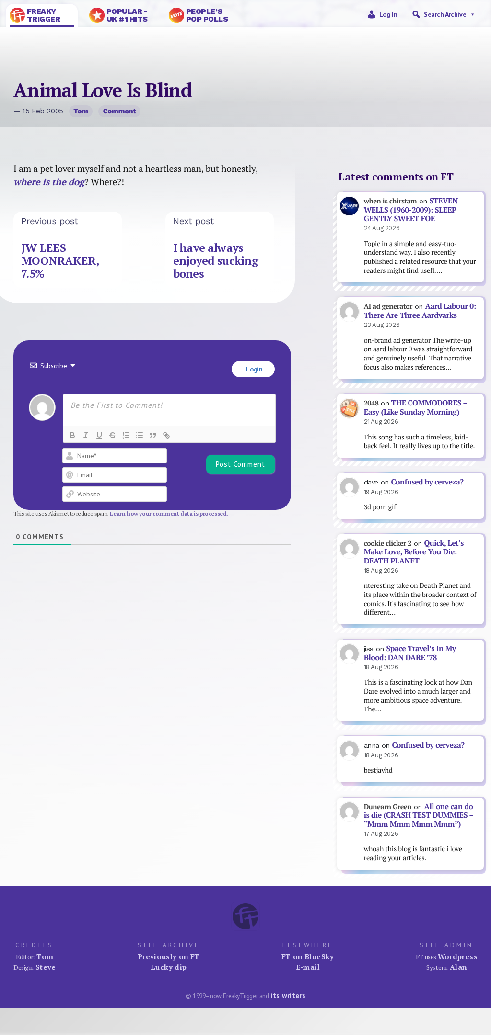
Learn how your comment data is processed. (169, 513)
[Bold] (72, 435)
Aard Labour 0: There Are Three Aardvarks (420, 310)
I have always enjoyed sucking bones (215, 260)
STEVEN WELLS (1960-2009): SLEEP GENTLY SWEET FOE (411, 210)
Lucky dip (169, 967)
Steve (45, 967)
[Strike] (112, 435)
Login (254, 369)
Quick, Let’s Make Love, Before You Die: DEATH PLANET (414, 552)
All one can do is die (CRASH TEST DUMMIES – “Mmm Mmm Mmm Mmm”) (419, 815)
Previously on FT (169, 956)
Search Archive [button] (445, 14)
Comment (119, 111)
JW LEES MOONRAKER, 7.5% (59, 260)
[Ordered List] (126, 435)
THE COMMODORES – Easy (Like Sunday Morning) (416, 407)
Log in (388, 14)
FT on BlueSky (307, 956)
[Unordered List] (139, 435)
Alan (458, 967)
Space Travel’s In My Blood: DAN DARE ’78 (410, 653)
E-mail (308, 967)
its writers (287, 995)
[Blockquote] (153, 435)
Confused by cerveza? (427, 482)
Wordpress (458, 956)
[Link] (166, 435)
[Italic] (86, 435)
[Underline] (99, 435)
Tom (80, 111)
